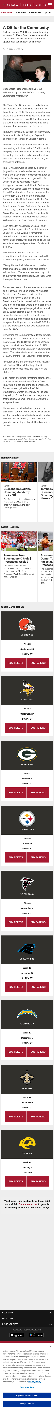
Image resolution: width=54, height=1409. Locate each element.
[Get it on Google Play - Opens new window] (36, 1336)
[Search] (45, 5)
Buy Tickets (15, 663)
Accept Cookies (27, 1403)
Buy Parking (38, 663)
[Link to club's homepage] (3, 3)
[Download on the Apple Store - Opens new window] (16, 1335)
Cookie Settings (27, 1387)
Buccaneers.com (28, 1204)
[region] (27, 1376)
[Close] (50, 1347)
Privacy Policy (34, 1382)
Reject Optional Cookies (27, 1395)
